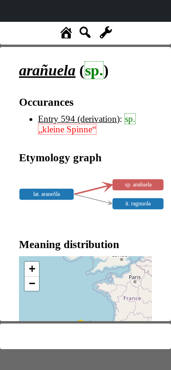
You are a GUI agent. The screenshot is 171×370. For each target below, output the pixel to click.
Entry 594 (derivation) (79, 119)
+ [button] (32, 269)
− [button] (32, 283)
